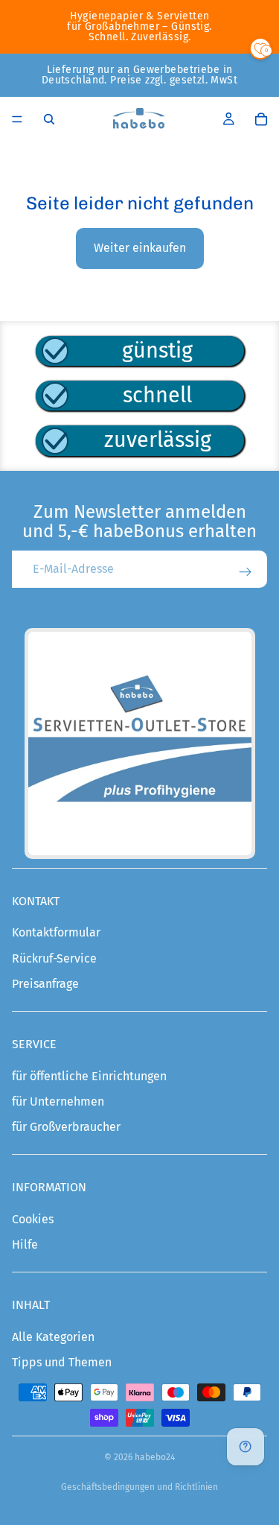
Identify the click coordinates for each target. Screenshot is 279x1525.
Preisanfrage (45, 984)
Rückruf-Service (54, 958)
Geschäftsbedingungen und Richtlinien (139, 1487)
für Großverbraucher (66, 1127)
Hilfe (25, 1244)
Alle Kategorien (53, 1337)
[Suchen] (49, 119)
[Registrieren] (245, 572)
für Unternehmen (58, 1101)
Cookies (33, 1219)
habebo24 (155, 1457)
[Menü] (17, 119)
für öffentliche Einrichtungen (89, 1076)
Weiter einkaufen (140, 248)
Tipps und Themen (62, 1362)
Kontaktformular (56, 932)
